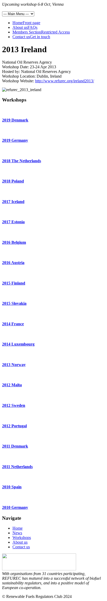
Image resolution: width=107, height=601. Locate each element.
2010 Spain (12, 487)
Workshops (21, 537)
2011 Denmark (15, 446)
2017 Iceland (13, 201)
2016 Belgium (14, 242)
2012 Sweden (13, 405)
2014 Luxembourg (18, 344)
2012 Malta (12, 385)
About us (20, 542)
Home (17, 528)
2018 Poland (13, 181)
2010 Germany (15, 507)
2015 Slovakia (14, 303)
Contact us (21, 547)
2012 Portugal (14, 426)
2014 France (13, 324)
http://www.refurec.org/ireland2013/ (64, 81)
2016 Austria (13, 262)
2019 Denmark (15, 120)
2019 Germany (15, 140)
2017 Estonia (13, 222)
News (17, 533)
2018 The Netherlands (21, 161)
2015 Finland (13, 283)
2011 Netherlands (17, 466)
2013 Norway (14, 364)
